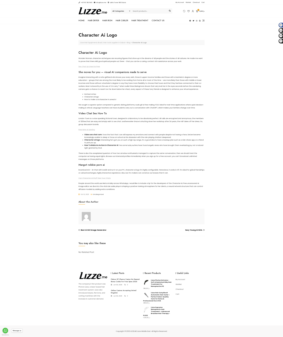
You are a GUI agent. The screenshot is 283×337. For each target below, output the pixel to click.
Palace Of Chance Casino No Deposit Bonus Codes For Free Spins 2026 (125, 280)
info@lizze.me (101, 2)
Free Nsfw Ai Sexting (86, 129)
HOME (81, 20)
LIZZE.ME (133, 331)
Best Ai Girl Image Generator (93, 230)
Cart (203, 2)
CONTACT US (158, 20)
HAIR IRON (107, 20)
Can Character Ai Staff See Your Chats (94, 178)
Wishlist (188, 2)
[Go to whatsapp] (5, 330)
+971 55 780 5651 (86, 2)
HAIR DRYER (93, 20)
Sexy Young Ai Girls (193, 230)
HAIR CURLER (122, 20)
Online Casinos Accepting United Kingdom (123, 291)
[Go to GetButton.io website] (5, 334)
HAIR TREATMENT (139, 20)
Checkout (196, 2)
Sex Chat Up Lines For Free (89, 66)
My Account (180, 2)
